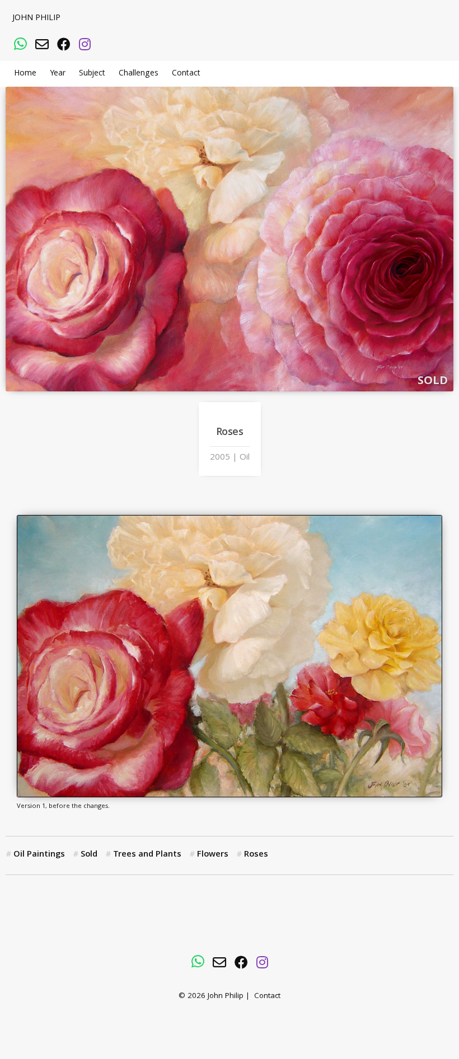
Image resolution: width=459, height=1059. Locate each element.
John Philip (36, 18)
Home (25, 74)
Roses (256, 855)
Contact (186, 74)
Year (57, 74)
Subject (92, 74)
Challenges (138, 74)
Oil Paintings (39, 855)
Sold (89, 855)
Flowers (212, 855)
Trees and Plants (147, 855)
